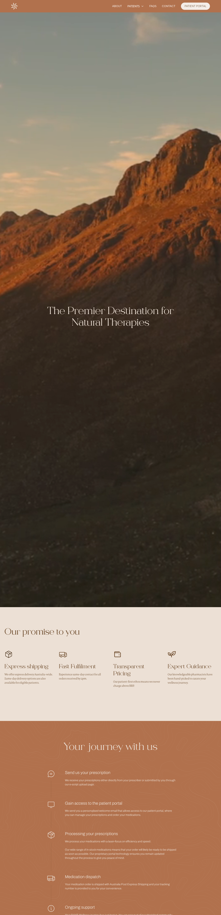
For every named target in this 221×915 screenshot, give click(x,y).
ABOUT (117, 6)
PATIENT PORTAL (195, 6)
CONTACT (168, 6)
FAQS (152, 6)
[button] (136, 6)
